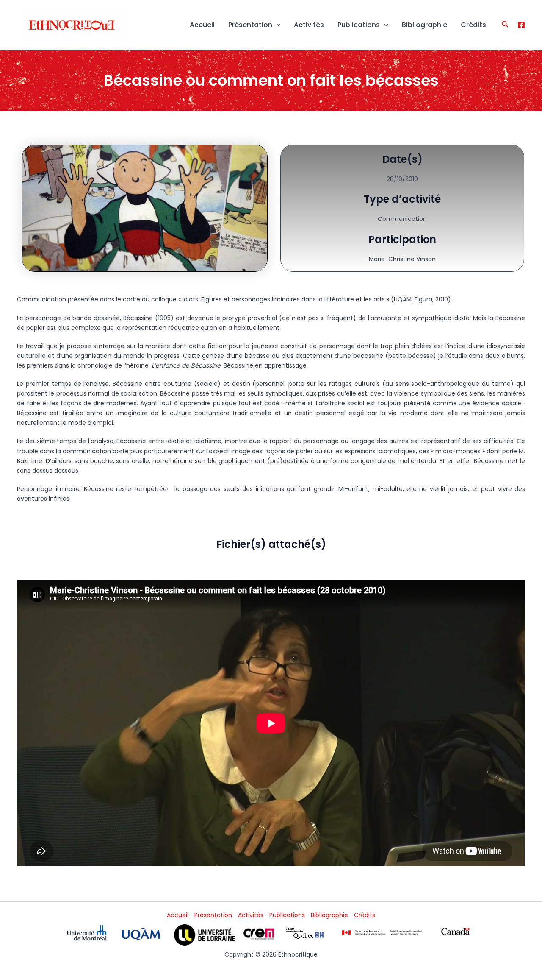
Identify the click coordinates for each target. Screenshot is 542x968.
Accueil (202, 25)
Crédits (473, 25)
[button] (505, 25)
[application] (276, 25)
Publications (358, 25)
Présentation (250, 25)
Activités (309, 25)
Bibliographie (424, 25)
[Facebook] (521, 25)
